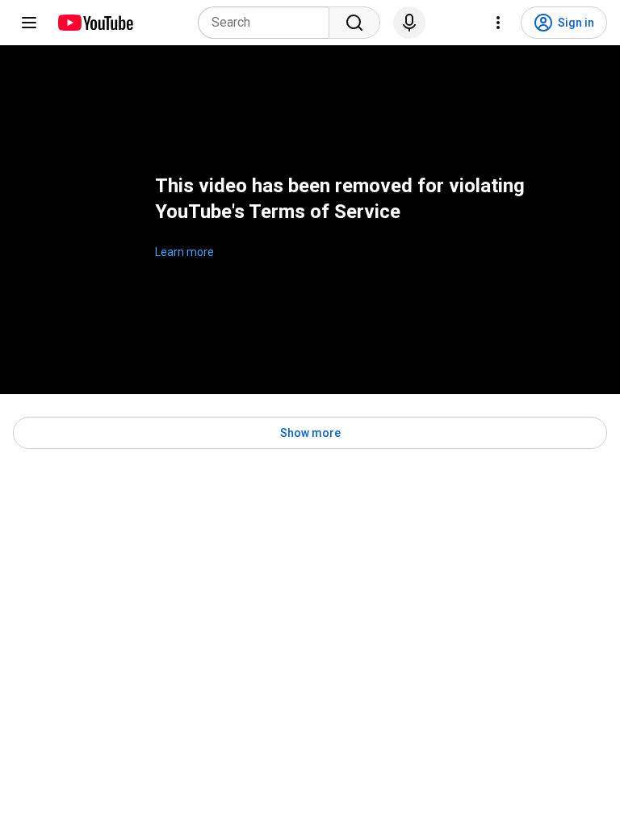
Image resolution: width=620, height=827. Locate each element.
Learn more (184, 252)
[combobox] (268, 22)
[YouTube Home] (95, 22)
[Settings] (498, 22)
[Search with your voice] (409, 22)
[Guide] (29, 22)
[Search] (354, 22)
